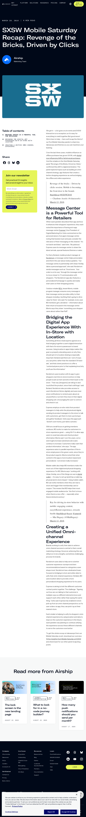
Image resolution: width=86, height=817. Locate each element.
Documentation (38, 772)
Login (75, 767)
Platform (24, 3)
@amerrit (77, 513)
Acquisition (21, 754)
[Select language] (70, 4)
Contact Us (5, 774)
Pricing (54, 3)
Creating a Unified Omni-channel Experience (19, 145)
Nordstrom (50, 258)
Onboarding (22, 757)
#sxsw (69, 513)
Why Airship (15, 4)
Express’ (62, 230)
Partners (36, 769)
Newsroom (5, 757)
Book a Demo (6, 781)
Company (62, 3)
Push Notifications (55, 754)
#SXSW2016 (66, 194)
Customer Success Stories (38, 764)
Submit (11, 207)
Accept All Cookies (69, 812)
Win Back (21, 772)
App (51, 767)
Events (36, 760)
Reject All (51, 812)
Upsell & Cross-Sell (23, 761)
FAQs (4, 760)
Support (36, 775)
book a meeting (79, 4)
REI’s (60, 288)
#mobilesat (55, 194)
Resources (44, 3)
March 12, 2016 (57, 202)
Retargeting (21, 765)
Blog (35, 757)
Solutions (34, 3)
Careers (4, 763)
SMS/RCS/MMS (55, 757)
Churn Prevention (23, 769)
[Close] (76, 794)
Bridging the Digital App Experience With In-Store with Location (18, 141)
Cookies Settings (11, 812)
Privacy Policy (27, 199)
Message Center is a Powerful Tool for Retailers (20, 135)
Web (51, 770)
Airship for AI (6, 767)
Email (52, 760)
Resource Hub (38, 754)
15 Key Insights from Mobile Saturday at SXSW (63, 639)
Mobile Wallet (54, 763)
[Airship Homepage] (6, 4)
